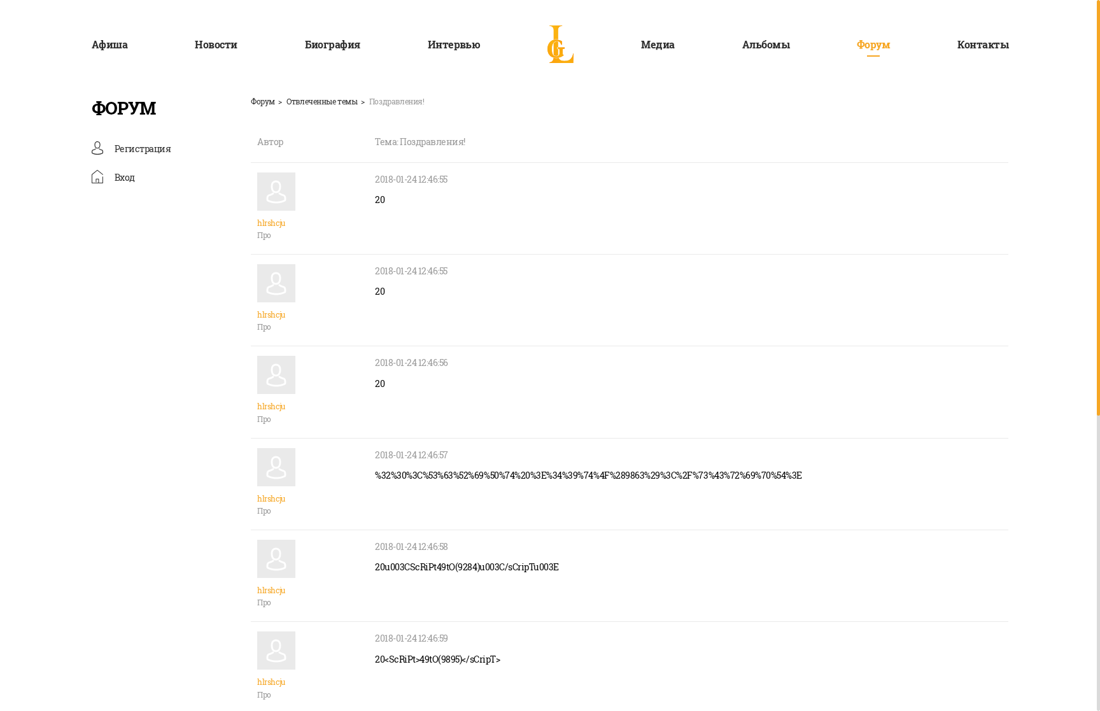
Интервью (454, 44)
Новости (216, 44)
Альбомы (765, 44)
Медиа (657, 44)
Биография (332, 44)
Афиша (109, 44)
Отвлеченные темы (321, 101)
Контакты (982, 44)
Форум (873, 44)
